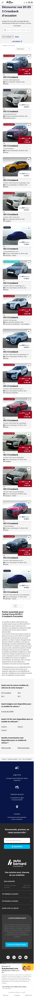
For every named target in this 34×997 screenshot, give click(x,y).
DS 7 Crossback (6, 693)
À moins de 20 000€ (7, 711)
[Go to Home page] (9, 2)
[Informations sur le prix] (29, 73)
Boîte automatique (23, 748)
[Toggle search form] (24, 2)
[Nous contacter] (31, 2)
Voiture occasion (12, 759)
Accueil (4, 759)
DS (20, 759)
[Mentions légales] (29, 69)
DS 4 (19, 693)
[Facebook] (8, 957)
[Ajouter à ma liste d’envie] (28, 56)
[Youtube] (20, 957)
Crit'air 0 (4, 727)
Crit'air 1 (20, 727)
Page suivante (22, 606)
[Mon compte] (29, 2)
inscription (18, 847)
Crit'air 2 (4, 730)
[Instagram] (14, 957)
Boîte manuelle (6, 748)
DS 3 (2, 696)
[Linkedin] (26, 957)
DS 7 (19, 696)
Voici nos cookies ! (7, 988)
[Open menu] (2, 2)
